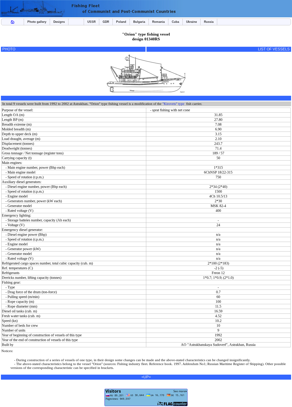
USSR (91, 21)
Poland (121, 21)
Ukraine (191, 21)
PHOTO (8, 49)
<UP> (146, 377)
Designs (59, 21)
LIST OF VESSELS (274, 49)
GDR (106, 21)
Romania (158, 21)
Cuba (175, 21)
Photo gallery (36, 21)
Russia (209, 21)
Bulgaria (139, 21)
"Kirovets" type (173, 104)
